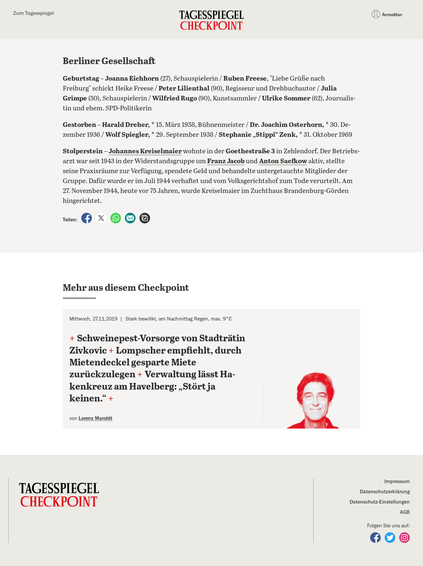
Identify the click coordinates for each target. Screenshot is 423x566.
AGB (405, 512)
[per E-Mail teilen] (131, 217)
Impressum (397, 481)
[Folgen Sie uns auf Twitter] (391, 537)
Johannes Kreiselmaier (145, 151)
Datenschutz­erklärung (385, 491)
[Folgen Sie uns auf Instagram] (404, 537)
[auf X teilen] (102, 217)
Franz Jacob (226, 161)
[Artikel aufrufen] (144, 217)
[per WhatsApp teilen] (116, 217)
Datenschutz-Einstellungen (380, 502)
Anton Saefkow (283, 161)
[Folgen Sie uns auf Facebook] (376, 537)
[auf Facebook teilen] (87, 217)
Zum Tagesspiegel (33, 13)
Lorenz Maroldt (95, 418)
